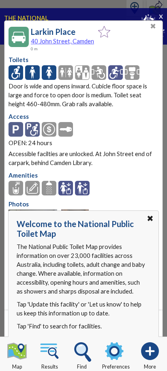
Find (82, 367)
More (150, 367)
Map (17, 367)
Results (49, 367)
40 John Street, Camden (62, 41)
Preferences (116, 367)
